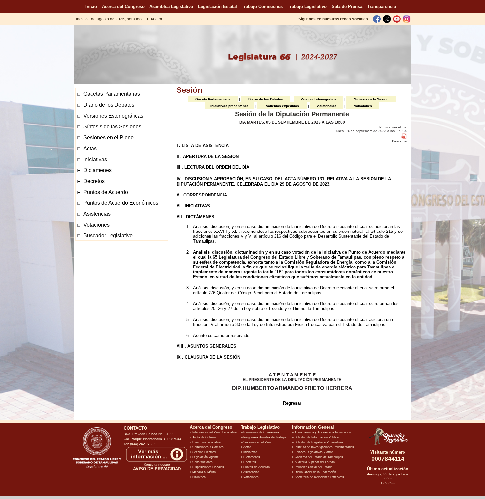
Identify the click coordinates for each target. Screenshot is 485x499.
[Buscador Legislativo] (387, 445)
